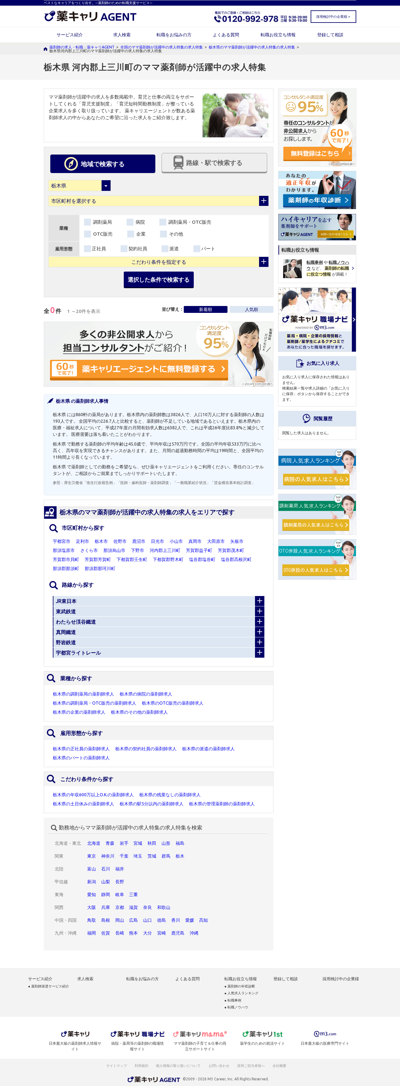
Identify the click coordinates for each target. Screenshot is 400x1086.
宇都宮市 (61, 541)
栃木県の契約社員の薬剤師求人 (146, 749)
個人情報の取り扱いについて (178, 1066)
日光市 (157, 541)
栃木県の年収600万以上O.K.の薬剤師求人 (93, 795)
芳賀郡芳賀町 (98, 559)
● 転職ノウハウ (236, 1007)
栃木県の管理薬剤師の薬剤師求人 (222, 804)
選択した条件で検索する (159, 279)
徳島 (161, 920)
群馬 (166, 856)
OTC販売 (102, 234)
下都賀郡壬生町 (132, 559)
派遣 (174, 248)
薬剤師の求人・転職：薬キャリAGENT (81, 47)
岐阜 (119, 894)
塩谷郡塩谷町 (202, 559)
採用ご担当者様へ (251, 1066)
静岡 (105, 894)
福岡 (91, 933)
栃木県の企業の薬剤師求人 (79, 712)
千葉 (124, 856)
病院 (139, 222)
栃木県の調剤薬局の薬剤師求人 (83, 694)
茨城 (152, 856)
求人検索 (122, 34)
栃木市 (101, 541)
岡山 (119, 920)
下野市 (137, 550)
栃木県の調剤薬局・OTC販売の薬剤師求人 (94, 703)
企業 (140, 234)
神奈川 (107, 856)
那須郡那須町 (66, 568)
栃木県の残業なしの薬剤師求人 (170, 795)
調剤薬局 (102, 222)
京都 (119, 907)
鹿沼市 (138, 541)
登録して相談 (330, 34)
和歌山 (163, 907)
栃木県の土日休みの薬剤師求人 (83, 804)
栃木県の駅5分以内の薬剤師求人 (151, 804)
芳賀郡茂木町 (231, 550)
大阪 (91, 907)
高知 (203, 920)
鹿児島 (177, 933)
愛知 (91, 894)
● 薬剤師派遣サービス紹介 (48, 986)
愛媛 (189, 920)
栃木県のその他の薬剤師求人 (139, 712)
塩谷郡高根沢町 (236, 559)
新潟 (91, 881)
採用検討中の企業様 (340, 979)
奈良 (147, 907)
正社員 (99, 248)
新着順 (205, 309)
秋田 (152, 843)
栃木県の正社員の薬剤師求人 (81, 749)
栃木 (180, 856)
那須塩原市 (64, 550)
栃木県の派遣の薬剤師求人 (208, 749)
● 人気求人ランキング (241, 993)
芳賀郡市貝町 (66, 559)
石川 (105, 868)
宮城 (137, 843)
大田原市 (216, 541)
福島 (180, 843)
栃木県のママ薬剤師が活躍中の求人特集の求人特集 (252, 47)
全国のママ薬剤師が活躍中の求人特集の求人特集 (161, 47)
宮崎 (161, 933)
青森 (110, 843)
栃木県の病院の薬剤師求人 (146, 694)
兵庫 (105, 907)
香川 (175, 920)
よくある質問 (226, 34)
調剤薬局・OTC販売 (189, 222)
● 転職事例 (232, 1000)
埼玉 (137, 856)
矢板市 (236, 541)
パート (208, 248)
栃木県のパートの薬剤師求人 (81, 758)
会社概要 (279, 1066)
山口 (147, 920)
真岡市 (195, 541)
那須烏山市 (114, 550)
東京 (91, 856)
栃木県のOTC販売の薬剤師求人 (172, 703)
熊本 (133, 933)
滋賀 (133, 907)
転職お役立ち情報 (278, 34)
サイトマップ (116, 1066)
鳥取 (91, 920)
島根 (105, 920)
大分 (147, 933)
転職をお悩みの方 (174, 34)
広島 (133, 920)
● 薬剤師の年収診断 (239, 986)
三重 (133, 894)
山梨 (105, 881)
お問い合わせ (219, 1066)
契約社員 (137, 248)
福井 (119, 868)
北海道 (93, 843)
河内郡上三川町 (165, 550)
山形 (166, 843)
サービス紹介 (70, 34)
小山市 (176, 541)
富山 (91, 868)
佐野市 (120, 541)
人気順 (251, 309)
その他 (175, 234)
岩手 (124, 843)
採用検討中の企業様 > (333, 16)
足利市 (82, 541)
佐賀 (105, 933)
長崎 (119, 933)
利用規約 (141, 1066)
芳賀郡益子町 (199, 550)
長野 (119, 881)
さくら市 (89, 550)
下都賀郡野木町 (168, 559)
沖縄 (194, 933)
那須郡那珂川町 (100, 568)
